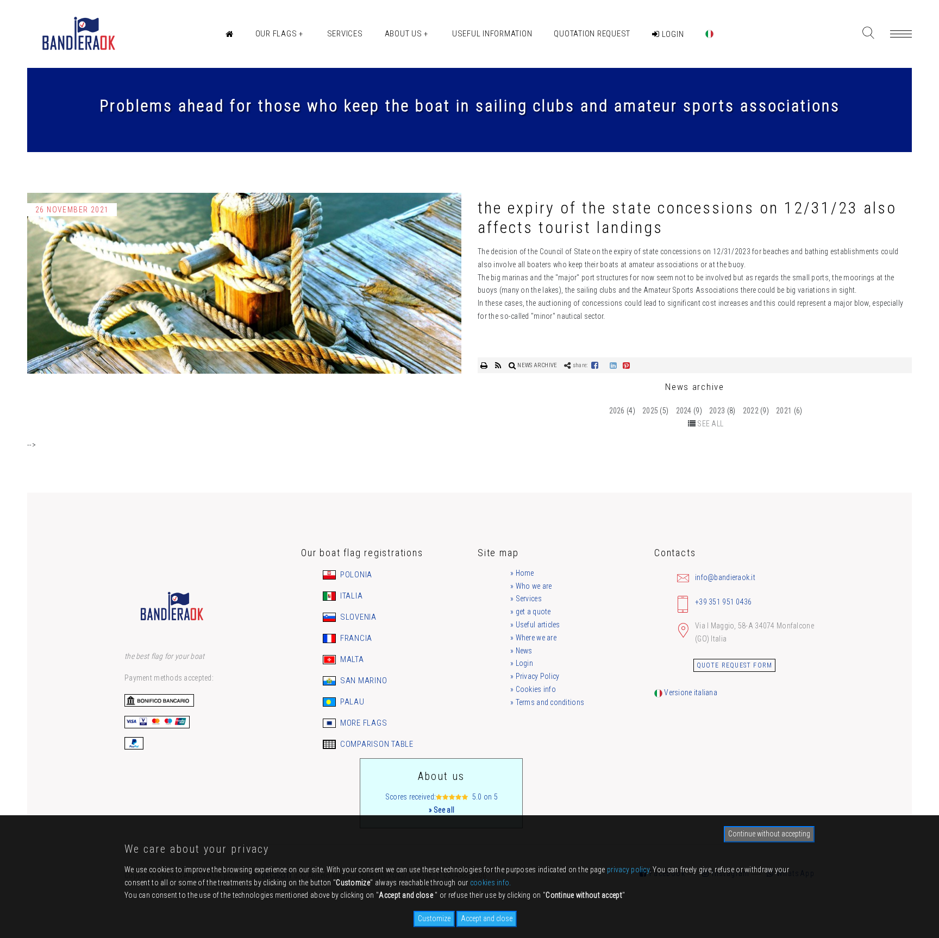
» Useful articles (535, 624)
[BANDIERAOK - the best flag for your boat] (78, 34)
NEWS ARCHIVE (537, 365)
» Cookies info (533, 689)
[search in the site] (868, 33)
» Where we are (533, 637)
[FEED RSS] (499, 365)
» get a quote (530, 611)
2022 (751, 410)
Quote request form (735, 665)
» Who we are (531, 586)
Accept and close (486, 918)
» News (521, 650)
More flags (362, 723)
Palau (351, 702)
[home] (230, 34)
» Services (526, 598)
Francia (355, 638)
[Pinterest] (626, 365)
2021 (784, 410)
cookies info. (490, 882)
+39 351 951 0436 (723, 601)
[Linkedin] (613, 365)
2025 (650, 410)
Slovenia (357, 617)
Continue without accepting (769, 833)
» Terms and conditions (547, 702)
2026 (617, 410)
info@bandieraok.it (725, 577)
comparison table (376, 744)
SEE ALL (710, 423)
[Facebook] (595, 365)
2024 (684, 410)
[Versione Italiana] (709, 34)
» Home (522, 573)
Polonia (355, 575)
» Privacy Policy (534, 676)
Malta (351, 659)
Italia (350, 596)
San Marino (362, 680)
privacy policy (628, 869)
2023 (717, 410)
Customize (434, 918)
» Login (521, 663)
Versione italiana (689, 692)
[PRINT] (485, 365)
